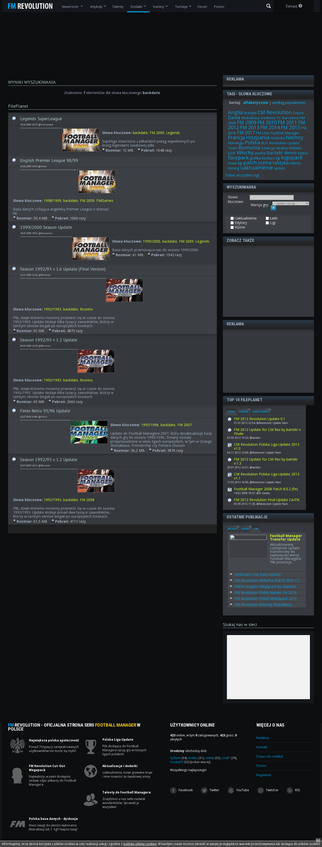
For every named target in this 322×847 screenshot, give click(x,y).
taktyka (280, 163)
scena (264, 162)
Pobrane (243, 411)
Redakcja (262, 738)
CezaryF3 (179, 762)
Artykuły (232, 528)
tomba (196, 758)
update (279, 168)
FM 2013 (249, 127)
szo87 (229, 758)
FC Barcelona (288, 117)
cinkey (212, 758)
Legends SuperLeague (41, 118)
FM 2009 (157, 132)
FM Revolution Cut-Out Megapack (47, 768)
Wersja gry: (260, 204)
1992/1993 (52, 309)
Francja (236, 137)
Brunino (86, 309)
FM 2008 (87, 499)
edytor (303, 153)
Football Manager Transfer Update (286, 538)
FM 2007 (184, 424)
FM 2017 (246, 132)
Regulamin (263, 775)
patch (250, 162)
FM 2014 (270, 127)
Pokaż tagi (242, 175)
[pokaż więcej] (200, 762)
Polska (252, 142)
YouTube (242, 790)
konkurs (268, 158)
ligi (278, 158)
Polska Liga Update (117, 740)
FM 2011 (287, 122)
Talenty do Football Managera (126, 792)
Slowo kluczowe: (236, 199)
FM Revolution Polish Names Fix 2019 (265, 592)
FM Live (262, 132)
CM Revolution (275, 112)
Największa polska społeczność (54, 740)
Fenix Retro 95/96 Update (45, 411)
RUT (264, 143)
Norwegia (236, 143)
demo (290, 153)
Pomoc (261, 766)
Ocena (231, 411)
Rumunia (249, 147)
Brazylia (250, 112)
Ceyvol (298, 112)
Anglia (235, 112)
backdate (140, 132)
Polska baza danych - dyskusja (53, 819)
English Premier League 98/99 (49, 160)
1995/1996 (149, 424)
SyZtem (178, 758)
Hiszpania (257, 137)
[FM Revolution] (32, 6)
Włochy (245, 152)
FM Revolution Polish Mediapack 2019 (265, 598)
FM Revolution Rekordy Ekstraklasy (263, 604)
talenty (295, 163)
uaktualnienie (256, 167)
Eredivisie (268, 117)
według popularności (289, 102)
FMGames (104, 200)
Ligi (272, 222)
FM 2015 (290, 127)
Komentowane (260, 411)
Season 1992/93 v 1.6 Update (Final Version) (63, 269)
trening (233, 168)
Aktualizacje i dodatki (120, 766)
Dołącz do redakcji (269, 756)
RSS (297, 790)
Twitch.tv (271, 790)
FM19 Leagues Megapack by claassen (265, 586)
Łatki (273, 218)
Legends (173, 132)
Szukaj (268, 6)
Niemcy (294, 137)
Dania (234, 117)
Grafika (245, 528)
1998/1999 (52, 200)
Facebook (185, 790)
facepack (238, 157)
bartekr (275, 153)
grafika (255, 158)
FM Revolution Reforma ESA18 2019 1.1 (267, 580)
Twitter (214, 790)
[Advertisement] (265, 281)
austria (260, 153)
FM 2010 (267, 122)
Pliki (255, 528)
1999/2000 (151, 241)
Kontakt (261, 747)
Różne (239, 227)
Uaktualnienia (14, 117)
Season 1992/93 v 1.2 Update (48, 340)
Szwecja (267, 148)
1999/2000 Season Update (46, 227)
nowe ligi (235, 163)
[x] (318, 840)
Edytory (240, 222)
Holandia (277, 138)
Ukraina (281, 148)
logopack (291, 157)
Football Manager (284, 132)
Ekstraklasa (250, 117)
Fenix (44, 416)
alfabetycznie (255, 102)
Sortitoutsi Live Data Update (257, 574)
